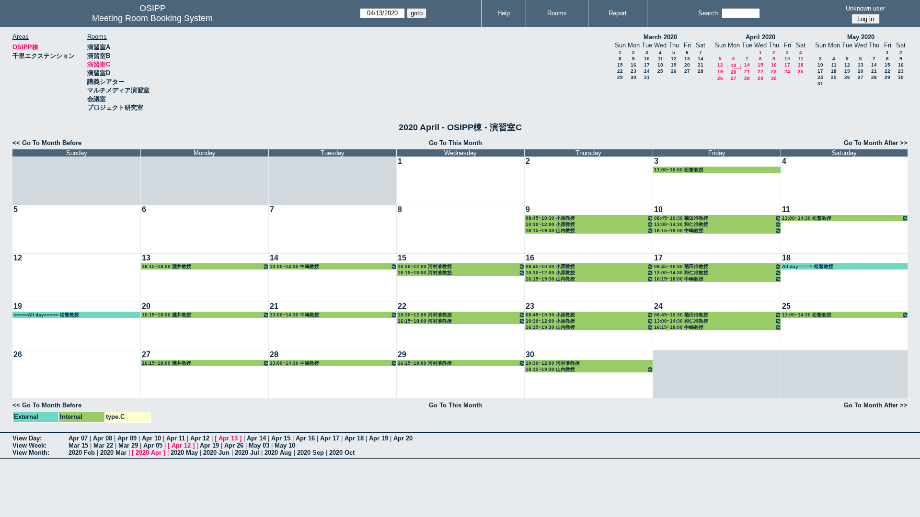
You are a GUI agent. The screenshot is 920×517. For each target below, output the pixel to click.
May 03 (259, 445)
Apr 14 (256, 438)
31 (647, 77)
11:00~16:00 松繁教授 (678, 169)
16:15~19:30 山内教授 (550, 230)
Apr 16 (305, 438)
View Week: (29, 445)
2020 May (184, 452)
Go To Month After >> (876, 142)
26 (674, 71)
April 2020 (760, 37)
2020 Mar (113, 452)
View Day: (27, 438)
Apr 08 (102, 438)
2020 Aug (278, 452)
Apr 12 (199, 438)
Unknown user (865, 8)
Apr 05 (152, 445)
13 (687, 58)
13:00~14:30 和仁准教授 (681, 224)
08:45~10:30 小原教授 (550, 218)
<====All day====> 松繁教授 (46, 314)
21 (700, 64)
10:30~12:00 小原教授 (550, 224)
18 (660, 64)
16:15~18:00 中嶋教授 (678, 230)
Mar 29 (128, 445)
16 (633, 64)
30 (633, 77)
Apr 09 (127, 438)
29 (620, 77)
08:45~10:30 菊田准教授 (681, 218)
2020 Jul (247, 452)
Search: (709, 13)
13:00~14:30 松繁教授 (806, 218)
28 (700, 71)
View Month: (30, 452)
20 (687, 64)
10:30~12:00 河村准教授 (425, 266)
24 (647, 71)
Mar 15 (78, 445)
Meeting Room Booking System (152, 18)
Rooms (557, 13)
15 (620, 64)
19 (674, 64)
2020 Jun (216, 452)
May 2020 (860, 37)
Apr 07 (78, 438)
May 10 (285, 445)
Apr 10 (151, 438)
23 (633, 71)
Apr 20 (403, 438)
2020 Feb (82, 452)
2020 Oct (342, 452)
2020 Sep (310, 452)
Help (503, 13)
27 (687, 71)
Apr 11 (175, 438)
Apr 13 (228, 438)
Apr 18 (354, 438)
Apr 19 (378, 438)
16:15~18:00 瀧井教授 (166, 266)
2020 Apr (148, 452)
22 (620, 71)
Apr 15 (280, 438)
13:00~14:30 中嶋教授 (294, 266)
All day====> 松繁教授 (807, 266)
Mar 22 (103, 445)
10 (647, 58)
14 (700, 58)
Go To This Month (455, 142)
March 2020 (660, 37)
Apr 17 (329, 438)
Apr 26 (233, 445)
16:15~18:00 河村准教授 (425, 272)
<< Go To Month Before (46, 142)
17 (647, 64)
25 (660, 71)
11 (660, 58)
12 (674, 58)
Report (618, 13)
